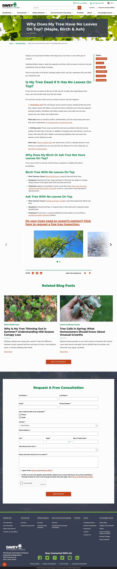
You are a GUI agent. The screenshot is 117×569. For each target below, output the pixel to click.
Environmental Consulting (61, 518)
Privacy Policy (47, 470)
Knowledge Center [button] (105, 13)
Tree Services (7, 522)
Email (21, 404)
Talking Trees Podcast (106, 525)
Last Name (64, 395)
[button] (57, 261)
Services (23, 522)
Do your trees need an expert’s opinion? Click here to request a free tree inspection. (58, 222)
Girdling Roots (101, 59)
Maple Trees (101, 67)
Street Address (24, 430)
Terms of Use (35, 470)
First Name (23, 395)
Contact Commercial (27, 525)
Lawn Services (8, 525)
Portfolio (80, 13)
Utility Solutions (43, 518)
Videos (101, 528)
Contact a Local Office (10, 531)
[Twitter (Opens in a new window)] (47, 558)
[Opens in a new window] (32, 273)
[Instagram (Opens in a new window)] (62, 558)
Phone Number (65, 404)
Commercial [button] (22, 13)
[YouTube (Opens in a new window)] (70, 558)
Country (22, 422)
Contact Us (87, 534)
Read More (8, 352)
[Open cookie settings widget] (4, 564)
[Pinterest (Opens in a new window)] (55, 558)
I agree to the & (37, 470)
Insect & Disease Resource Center (104, 532)
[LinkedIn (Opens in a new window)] (77, 558)
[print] (84, 273)
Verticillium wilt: (36, 105)
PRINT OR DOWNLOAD (73, 273)
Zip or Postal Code (80, 438)
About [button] (89, 13)
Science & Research (90, 525)
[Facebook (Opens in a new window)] (40, 558)
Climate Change (104, 536)
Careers (92, 7)
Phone (23, 415)
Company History (89, 522)
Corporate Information (79, 564)
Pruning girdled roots (44, 142)
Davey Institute (104, 539)
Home (11, 43)
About (86, 518)
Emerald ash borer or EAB (55, 201)
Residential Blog (21, 43)
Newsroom (87, 528)
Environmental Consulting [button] (61, 13)
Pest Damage (101, 80)
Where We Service (9, 528)
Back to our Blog (58, 362)
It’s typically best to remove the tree (59, 123)
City (21, 438)
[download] (89, 273)
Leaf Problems (101, 72)
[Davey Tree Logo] (15, 547)
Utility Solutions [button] (38, 13)
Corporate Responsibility (106, 7)
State (48, 438)
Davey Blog (103, 522)
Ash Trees (100, 63)
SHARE (28, 273)
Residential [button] (7, 13)
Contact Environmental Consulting (59, 526)
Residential (7, 518)
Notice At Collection (49, 564)
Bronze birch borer (52, 176)
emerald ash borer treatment (39, 215)
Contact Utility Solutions (42, 526)
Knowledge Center (106, 518)
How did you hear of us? (27, 446)
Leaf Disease (101, 76)
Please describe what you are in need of (33, 455)
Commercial (25, 518)
